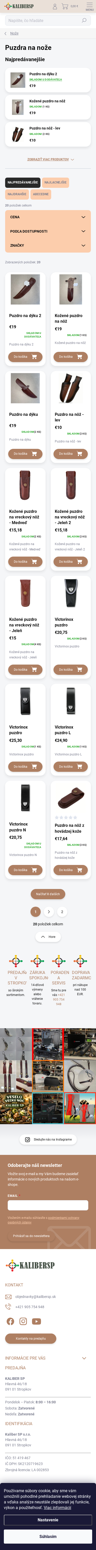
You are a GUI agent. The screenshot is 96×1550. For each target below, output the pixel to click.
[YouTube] (36, 1320)
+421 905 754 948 (59, 999)
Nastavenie (48, 1520)
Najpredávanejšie (23, 182)
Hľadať (84, 20)
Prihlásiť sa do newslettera (31, 1236)
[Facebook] (9, 1320)
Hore (52, 937)
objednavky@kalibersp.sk (35, 1297)
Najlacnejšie (56, 182)
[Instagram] (22, 1320)
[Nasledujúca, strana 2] (49, 912)
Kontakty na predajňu (31, 1338)
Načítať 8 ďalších (48, 894)
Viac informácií (57, 1507)
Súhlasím (48, 1536)
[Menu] (89, 6)
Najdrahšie (17, 194)
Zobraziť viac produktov (48, 159)
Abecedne (41, 194)
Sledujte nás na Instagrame (53, 1139)
